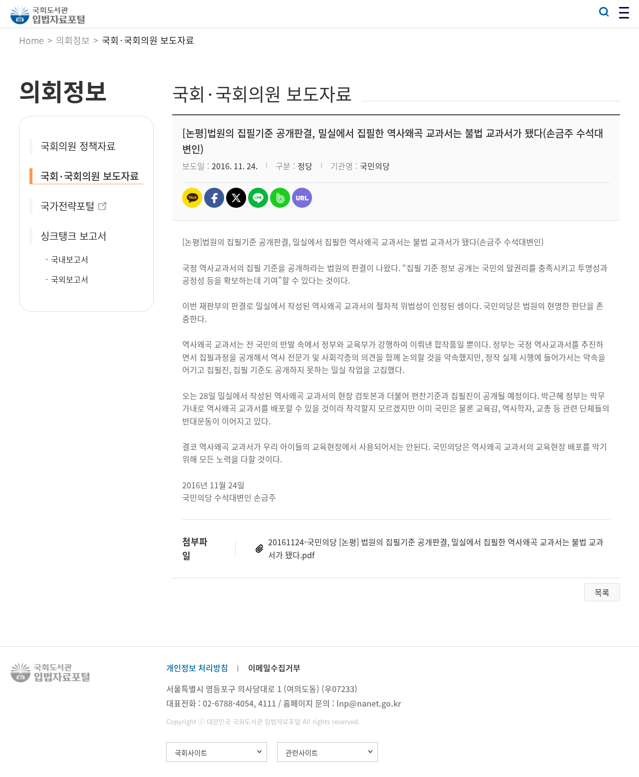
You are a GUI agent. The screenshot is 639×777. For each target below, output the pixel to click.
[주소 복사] (302, 198)
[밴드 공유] (280, 198)
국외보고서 (69, 279)
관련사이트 (302, 753)
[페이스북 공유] (214, 198)
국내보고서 (69, 259)
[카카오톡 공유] (192, 198)
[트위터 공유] (236, 198)
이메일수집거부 (274, 668)
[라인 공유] (258, 198)
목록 (602, 592)
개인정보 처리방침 (197, 668)
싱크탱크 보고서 (73, 236)
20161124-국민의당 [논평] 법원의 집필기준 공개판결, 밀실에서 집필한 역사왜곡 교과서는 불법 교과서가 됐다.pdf (436, 548)
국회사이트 (191, 753)
